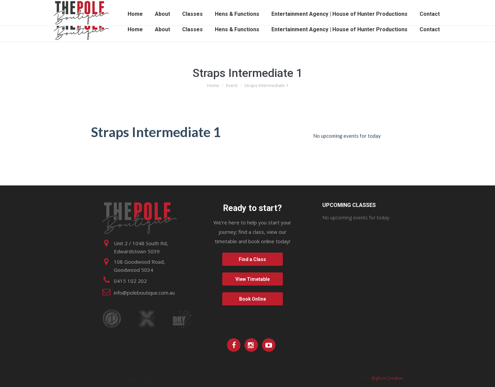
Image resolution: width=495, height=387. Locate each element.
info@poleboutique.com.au (144, 292)
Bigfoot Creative (387, 378)
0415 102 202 (130, 280)
